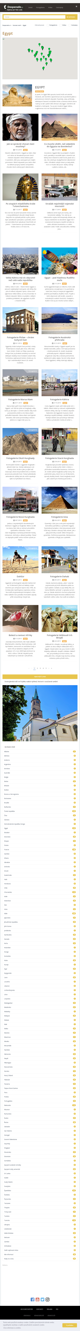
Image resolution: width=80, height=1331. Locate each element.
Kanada (39, 939)
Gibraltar (39, 862)
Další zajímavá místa (39, 1250)
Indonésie (39, 901)
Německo (39, 1054)
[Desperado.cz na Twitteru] (42, 1300)
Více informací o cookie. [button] (12, 1328)
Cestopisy (59, 7)
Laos (39, 977)
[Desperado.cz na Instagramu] (47, 1300)
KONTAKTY (39, 1309)
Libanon (39, 986)
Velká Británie (39, 1233)
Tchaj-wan (39, 1212)
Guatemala (39, 875)
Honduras (39, 884)
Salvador (39, 1127)
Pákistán (39, 1080)
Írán (39, 905)
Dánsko (39, 820)
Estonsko (39, 837)
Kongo (39, 952)
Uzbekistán (39, 1229)
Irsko (39, 909)
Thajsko (39, 1208)
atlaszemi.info (51, 1315)
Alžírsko (39, 756)
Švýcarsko (39, 1199)
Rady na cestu (39, 1259)
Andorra (39, 760)
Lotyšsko (39, 999)
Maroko (39, 1033)
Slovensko (39, 1152)
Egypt (39, 828)
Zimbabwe (39, 1246)
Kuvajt (39, 965)
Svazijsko (39, 1186)
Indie (39, 896)
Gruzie (39, 871)
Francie (39, 850)
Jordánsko (39, 931)
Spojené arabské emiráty (39, 1165)
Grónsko (39, 867)
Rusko (39, 1118)
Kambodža (39, 935)
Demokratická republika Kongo (39, 824)
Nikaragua (39, 1063)
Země (30, 7)
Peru (39, 1092)
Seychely (39, 1144)
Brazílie (39, 803)
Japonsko (39, 918)
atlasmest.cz (27, 1315)
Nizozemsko (39, 1067)
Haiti (39, 879)
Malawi (39, 1020)
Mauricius (39, 1037)
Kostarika (39, 956)
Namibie (39, 1050)
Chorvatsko (39, 892)
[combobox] (35, 17)
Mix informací (39, 1254)
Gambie (39, 854)
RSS (57, 1309)
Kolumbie (39, 948)
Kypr (39, 969)
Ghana (39, 858)
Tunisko (39, 1216)
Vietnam (39, 1237)
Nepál (39, 1058)
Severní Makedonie (39, 1139)
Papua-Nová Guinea (39, 1088)
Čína (39, 815)
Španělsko (39, 1190)
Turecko (39, 1220)
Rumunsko (39, 1114)
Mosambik (39, 1046)
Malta (39, 1029)
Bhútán (39, 786)
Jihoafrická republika (39, 922)
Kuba (39, 960)
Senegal (39, 1135)
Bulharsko (39, 807)
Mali (39, 1024)
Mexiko (39, 1041)
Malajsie (39, 1016)
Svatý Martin (39, 1182)
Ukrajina (39, 1225)
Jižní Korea (39, 926)
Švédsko (39, 1195)
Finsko (39, 845)
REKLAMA (49, 1309)
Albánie (39, 752)
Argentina (39, 764)
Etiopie (39, 841)
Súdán (39, 1178)
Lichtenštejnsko (39, 990)
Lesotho (39, 982)
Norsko (39, 1071)
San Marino (39, 1131)
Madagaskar (39, 1003)
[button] (41, 54)
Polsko (39, 1097)
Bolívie (39, 790)
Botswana (39, 798)
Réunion (39, 1110)
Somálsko (39, 1161)
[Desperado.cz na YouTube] (37, 1300)
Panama (39, 1084)
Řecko (39, 1122)
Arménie (39, 769)
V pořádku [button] (69, 1325)
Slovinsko (39, 1156)
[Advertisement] (40, 240)
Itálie (39, 913)
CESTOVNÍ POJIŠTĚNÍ (27, 1309)
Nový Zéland (39, 1075)
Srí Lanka (39, 1173)
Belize (39, 781)
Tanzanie (39, 1203)
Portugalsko (39, 1101)
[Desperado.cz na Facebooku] (32, 1300)
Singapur (39, 1148)
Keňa (39, 943)
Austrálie (39, 773)
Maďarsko (39, 1007)
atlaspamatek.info (39, 1315)
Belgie (39, 777)
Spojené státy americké (39, 1169)
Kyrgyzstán (39, 973)
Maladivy (39, 1011)
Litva (39, 994)
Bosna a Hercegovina (39, 794)
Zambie (39, 1242)
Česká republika (39, 811)
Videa (50, 7)
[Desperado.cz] (14, 6)
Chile (39, 888)
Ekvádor (39, 832)
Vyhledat (71, 17)
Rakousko (39, 1105)
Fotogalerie (40, 7)
